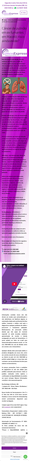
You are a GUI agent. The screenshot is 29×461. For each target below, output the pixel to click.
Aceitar (14, 448)
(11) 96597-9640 (20, 8)
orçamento (7, 407)
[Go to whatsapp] (25, 457)
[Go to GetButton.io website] (25, 459)
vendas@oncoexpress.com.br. (16, 253)
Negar (14, 452)
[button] (27, 433)
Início (5, 20)
